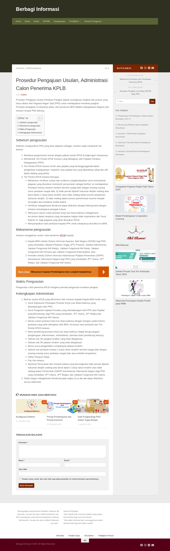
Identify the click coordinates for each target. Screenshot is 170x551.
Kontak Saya (74, 535)
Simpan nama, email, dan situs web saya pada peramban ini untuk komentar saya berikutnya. (60, 479)
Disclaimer (89, 535)
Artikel (36, 21)
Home (18, 21)
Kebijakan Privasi (106, 535)
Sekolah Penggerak (92, 21)
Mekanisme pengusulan (29, 126)
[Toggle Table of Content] (39, 118)
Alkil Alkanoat (122, 245)
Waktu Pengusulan (27, 129)
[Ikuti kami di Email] (152, 68)
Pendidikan (74, 21)
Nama (21, 460)
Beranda (60, 535)
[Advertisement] (85, 44)
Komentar (23, 443)
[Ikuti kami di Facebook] (141, 68)
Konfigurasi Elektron (25, 417)
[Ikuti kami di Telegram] (149, 68)
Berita (27, 21)
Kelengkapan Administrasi (30, 132)
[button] (37, 517)
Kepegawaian (59, 21)
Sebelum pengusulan (28, 122)
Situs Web (23, 469)
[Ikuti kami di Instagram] (145, 68)
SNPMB (46, 21)
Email (67, 460)
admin (24, 95)
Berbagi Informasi (37, 9)
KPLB (63, 235)
